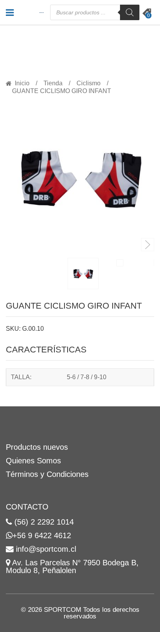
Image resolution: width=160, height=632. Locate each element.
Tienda (53, 83)
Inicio (22, 83)
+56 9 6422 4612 (41, 535)
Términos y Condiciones (47, 474)
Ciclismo (89, 83)
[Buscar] (129, 12)
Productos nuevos (37, 447)
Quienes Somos (33, 461)
